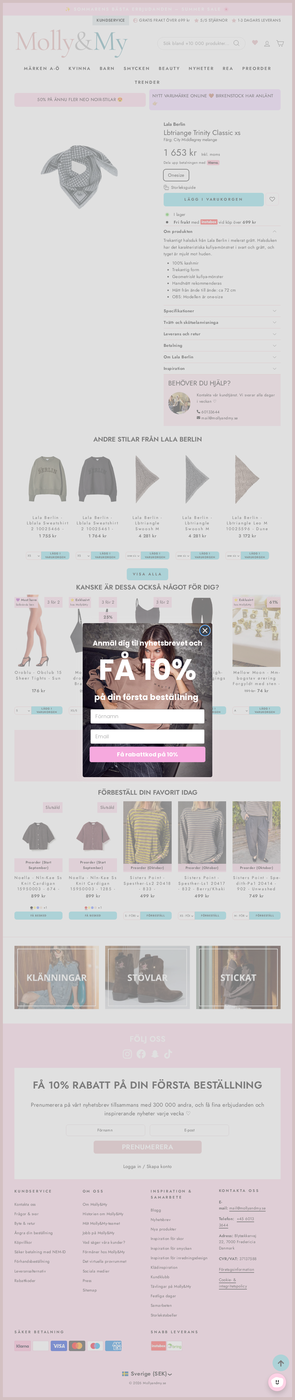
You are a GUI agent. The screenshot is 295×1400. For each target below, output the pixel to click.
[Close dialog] (205, 630)
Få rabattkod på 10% (147, 754)
